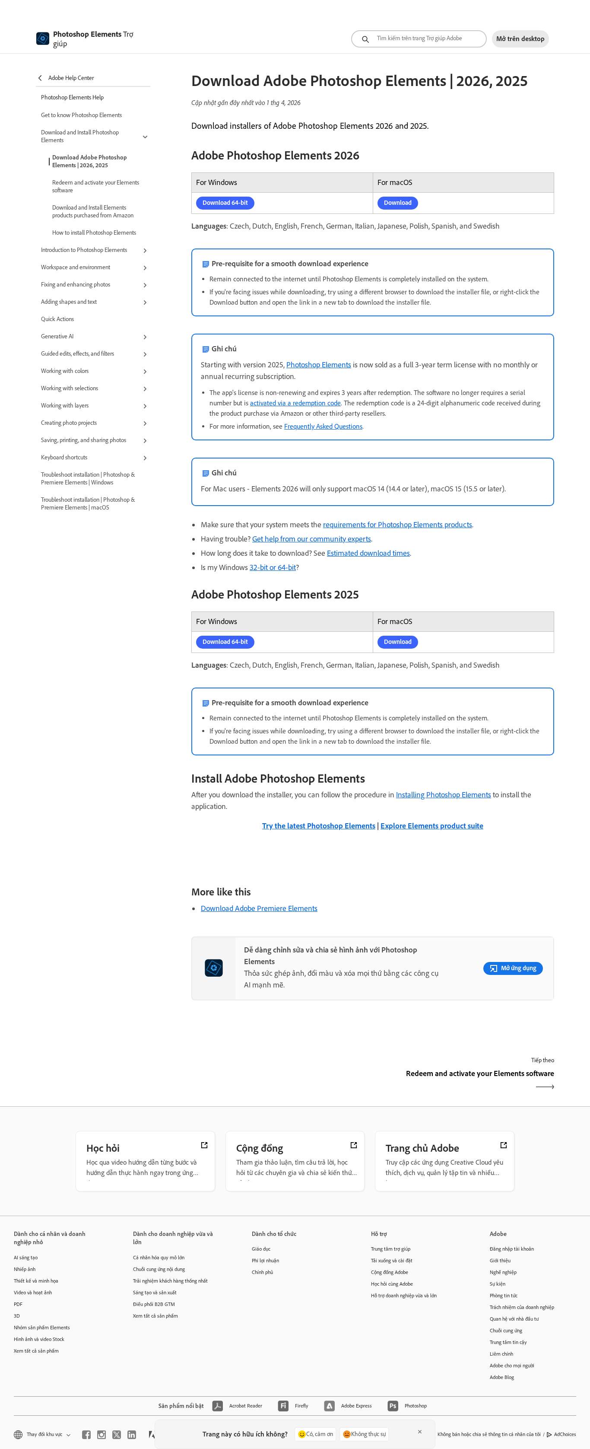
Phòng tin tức (503, 1296)
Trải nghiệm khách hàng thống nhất (170, 1281)
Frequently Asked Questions (323, 426)
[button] (95, 137)
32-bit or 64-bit (273, 567)
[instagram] (101, 1434)
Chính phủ (262, 1272)
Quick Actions (57, 319)
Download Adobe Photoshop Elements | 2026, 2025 (89, 161)
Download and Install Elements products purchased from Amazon (92, 211)
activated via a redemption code (295, 403)
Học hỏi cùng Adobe (392, 1284)
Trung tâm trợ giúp (390, 1249)
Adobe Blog (502, 1377)
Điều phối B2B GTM (154, 1304)
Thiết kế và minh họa (36, 1281)
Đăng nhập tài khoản (512, 1249)
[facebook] (86, 1434)
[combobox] (419, 39)
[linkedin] (131, 1434)
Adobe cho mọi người (512, 1366)
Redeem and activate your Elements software (95, 186)
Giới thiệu (500, 1261)
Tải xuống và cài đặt (391, 1261)
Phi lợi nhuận (265, 1261)
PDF (18, 1304)
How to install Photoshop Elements (94, 232)
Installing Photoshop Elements (443, 794)
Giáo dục (261, 1249)
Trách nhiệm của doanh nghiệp (522, 1307)
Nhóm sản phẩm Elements (42, 1328)
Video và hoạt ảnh (33, 1293)
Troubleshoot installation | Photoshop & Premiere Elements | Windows (88, 478)
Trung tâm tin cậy (508, 1342)
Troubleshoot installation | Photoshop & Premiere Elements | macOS (88, 503)
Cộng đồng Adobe (389, 1272)
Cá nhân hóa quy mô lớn (158, 1258)
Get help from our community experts (311, 539)
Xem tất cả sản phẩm (36, 1351)
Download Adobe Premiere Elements (259, 908)
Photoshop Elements (318, 364)
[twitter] (116, 1434)
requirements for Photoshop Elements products (397, 524)
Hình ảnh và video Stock (39, 1339)
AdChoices (565, 1434)
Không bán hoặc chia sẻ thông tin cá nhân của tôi (489, 1434)
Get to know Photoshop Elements (81, 115)
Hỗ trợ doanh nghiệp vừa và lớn (404, 1296)
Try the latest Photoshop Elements (318, 826)
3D (17, 1316)
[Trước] (281, 1081)
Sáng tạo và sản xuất (155, 1293)
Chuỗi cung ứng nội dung (159, 1269)
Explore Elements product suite (432, 826)
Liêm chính (501, 1354)
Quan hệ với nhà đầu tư (514, 1319)
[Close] (420, 1432)
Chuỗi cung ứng (506, 1331)
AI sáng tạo (26, 1258)
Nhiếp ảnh (24, 1269)
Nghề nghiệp (503, 1272)
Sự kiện (497, 1284)
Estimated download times (368, 553)
